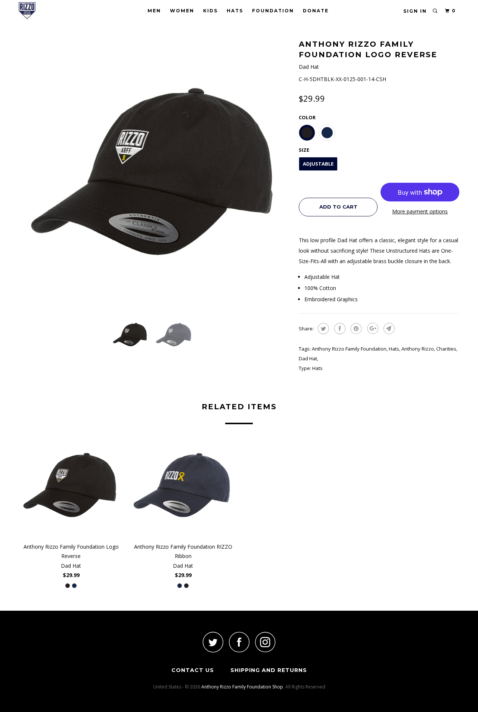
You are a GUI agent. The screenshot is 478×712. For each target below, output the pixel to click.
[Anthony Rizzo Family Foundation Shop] (57, 10)
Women (182, 10)
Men (154, 10)
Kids (210, 10)
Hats (235, 10)
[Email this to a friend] (388, 328)
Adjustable (318, 163)
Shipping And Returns (268, 670)
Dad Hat (308, 358)
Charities (446, 348)
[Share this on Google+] (371, 328)
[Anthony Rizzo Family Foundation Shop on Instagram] (265, 642)
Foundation (273, 10)
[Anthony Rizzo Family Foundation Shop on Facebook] (239, 642)
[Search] (435, 11)
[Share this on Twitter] (322, 328)
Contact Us (192, 670)
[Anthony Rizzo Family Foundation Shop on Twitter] (213, 642)
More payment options (420, 211)
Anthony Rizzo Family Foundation (349, 348)
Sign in (415, 11)
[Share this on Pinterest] (355, 328)
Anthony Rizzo (417, 348)
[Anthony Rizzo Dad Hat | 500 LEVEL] (155, 173)
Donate (316, 10)
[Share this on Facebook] (338, 328)
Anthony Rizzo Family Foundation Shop (242, 687)
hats (394, 348)
